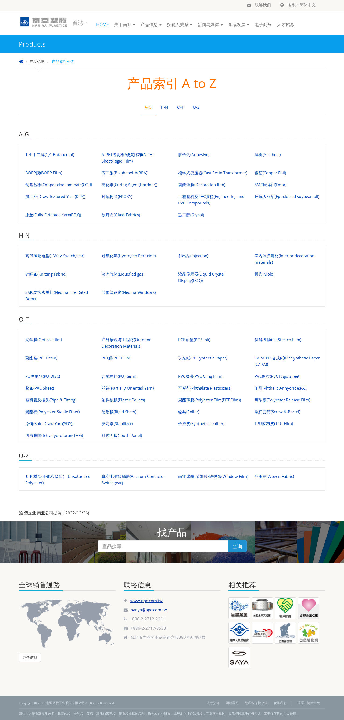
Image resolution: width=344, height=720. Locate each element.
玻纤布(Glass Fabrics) (121, 214)
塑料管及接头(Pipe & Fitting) (50, 400)
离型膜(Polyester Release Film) (282, 400)
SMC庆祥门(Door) (270, 184)
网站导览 (232, 703)
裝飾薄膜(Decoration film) (201, 184)
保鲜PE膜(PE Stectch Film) (278, 339)
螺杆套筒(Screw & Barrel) (277, 411)
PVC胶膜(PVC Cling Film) (200, 376)
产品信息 (150, 24)
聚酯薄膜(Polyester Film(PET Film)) (209, 400)
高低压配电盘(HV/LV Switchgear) (54, 255)
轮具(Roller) (188, 411)
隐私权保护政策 (256, 703)
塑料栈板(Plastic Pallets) (123, 400)
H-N (164, 107)
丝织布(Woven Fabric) (274, 476)
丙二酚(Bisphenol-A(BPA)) (125, 172)
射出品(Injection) (193, 255)
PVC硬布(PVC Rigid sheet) (277, 376)
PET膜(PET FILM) (116, 358)
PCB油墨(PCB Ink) (194, 339)
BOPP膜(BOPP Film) (43, 172)
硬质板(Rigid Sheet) (119, 411)
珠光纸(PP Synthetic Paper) (202, 358)
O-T (180, 107)
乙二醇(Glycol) (191, 214)
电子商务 (263, 24)
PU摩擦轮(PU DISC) (42, 376)
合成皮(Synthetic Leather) (201, 423)
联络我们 (262, 5)
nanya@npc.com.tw (149, 609)
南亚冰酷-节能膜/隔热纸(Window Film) (213, 476)
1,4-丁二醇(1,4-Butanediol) (49, 154)
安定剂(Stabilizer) (117, 423)
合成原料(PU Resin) (119, 376)
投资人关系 (178, 24)
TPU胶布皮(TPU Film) (274, 423)
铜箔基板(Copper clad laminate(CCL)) (58, 184)
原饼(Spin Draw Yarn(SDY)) (49, 423)
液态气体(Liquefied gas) (123, 274)
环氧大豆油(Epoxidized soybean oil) (287, 196)
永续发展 (237, 24)
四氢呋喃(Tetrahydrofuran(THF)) (54, 435)
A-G (148, 107)
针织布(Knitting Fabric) (45, 274)
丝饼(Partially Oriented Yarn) (128, 388)
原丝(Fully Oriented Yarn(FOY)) (53, 214)
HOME (102, 24)
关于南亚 (123, 24)
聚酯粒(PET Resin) (41, 358)
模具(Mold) (264, 274)
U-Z (196, 107)
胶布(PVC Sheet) (39, 388)
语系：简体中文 (301, 5)
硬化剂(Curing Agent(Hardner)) (129, 184)
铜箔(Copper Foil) (270, 172)
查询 (237, 546)
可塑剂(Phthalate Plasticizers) (204, 388)
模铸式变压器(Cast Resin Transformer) (212, 172)
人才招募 (285, 24)
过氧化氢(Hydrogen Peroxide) (129, 255)
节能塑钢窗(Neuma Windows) (129, 292)
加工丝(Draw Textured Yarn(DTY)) (55, 196)
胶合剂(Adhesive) (193, 154)
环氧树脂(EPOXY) (117, 196)
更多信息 (29, 657)
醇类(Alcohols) (268, 154)
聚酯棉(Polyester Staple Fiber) (52, 411)
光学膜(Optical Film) (43, 339)
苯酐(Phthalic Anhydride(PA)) (281, 388)
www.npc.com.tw (146, 600)
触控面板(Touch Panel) (122, 435)
